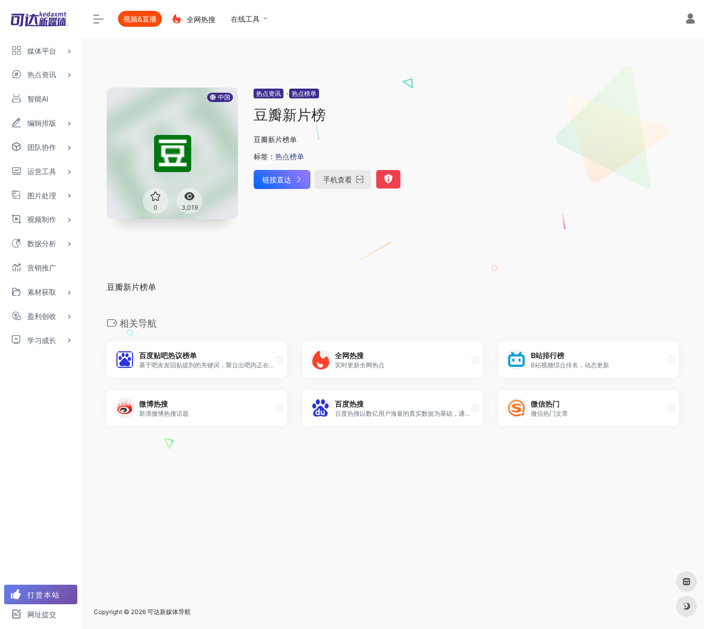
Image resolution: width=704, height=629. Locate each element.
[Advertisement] (393, 523)
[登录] (690, 20)
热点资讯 (268, 93)
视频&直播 (140, 18)
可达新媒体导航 (169, 612)
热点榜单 (304, 93)
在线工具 (245, 18)
